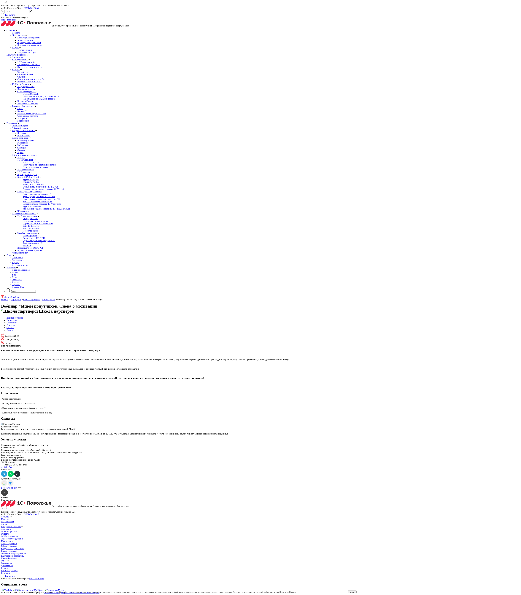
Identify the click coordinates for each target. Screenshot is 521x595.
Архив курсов (48, 299)
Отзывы (10, 327)
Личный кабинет (9, 558)
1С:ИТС (5, 534)
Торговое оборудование (12, 539)
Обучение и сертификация (13, 553)
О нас (4, 561)
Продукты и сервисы (11, 526)
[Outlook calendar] (11, 485)
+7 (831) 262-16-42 (30, 8)
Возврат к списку (9, 488)
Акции (4, 524)
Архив (10, 330)
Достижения (7, 565)
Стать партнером (9, 543)
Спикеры (11, 325)
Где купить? (10, 15)
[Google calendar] (4, 485)
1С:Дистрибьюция (9, 536)
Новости (5, 519)
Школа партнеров (9, 551)
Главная (4, 299)
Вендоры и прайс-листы (12, 548)
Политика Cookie (287, 592)
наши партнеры (8, 20)
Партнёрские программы (12, 556)
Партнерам (6, 541)
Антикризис (6, 529)
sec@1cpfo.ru (7, 467)
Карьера (5, 568)
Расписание (12, 320)
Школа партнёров (31, 299)
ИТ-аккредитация (9, 570)
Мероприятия (7, 521)
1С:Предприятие (9, 531)
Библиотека (12, 323)
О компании (6, 563)
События (5, 517)
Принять (352, 592)
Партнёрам (16, 299)
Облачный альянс (9, 546)
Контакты (5, 573)
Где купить (10, 576)
